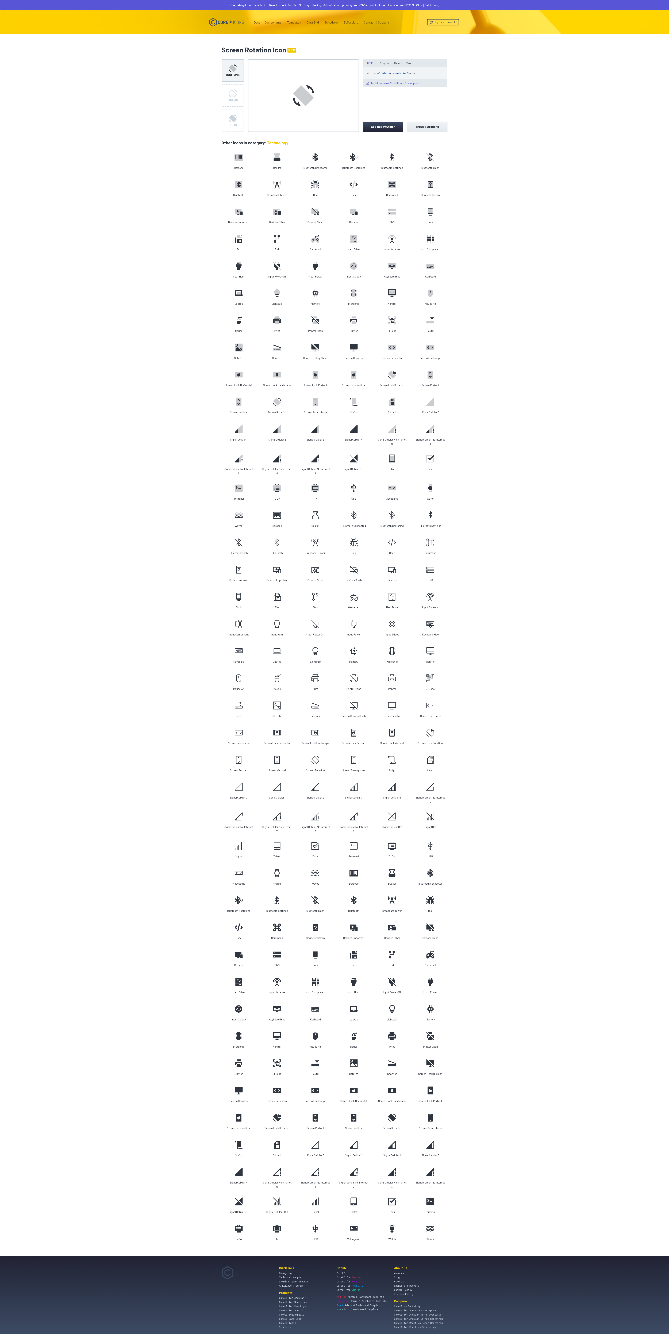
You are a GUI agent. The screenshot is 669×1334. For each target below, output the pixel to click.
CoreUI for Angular (291, 1298)
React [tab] (398, 63)
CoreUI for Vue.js (291, 1310)
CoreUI (341, 1273)
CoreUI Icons (287, 1323)
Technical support (291, 1277)
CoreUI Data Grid (290, 1319)
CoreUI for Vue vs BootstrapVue (415, 1310)
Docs (257, 22)
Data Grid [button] (312, 22)
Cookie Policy (403, 1290)
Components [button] (272, 22)
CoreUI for (349, 1277)
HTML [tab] (371, 63)
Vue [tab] (408, 63)
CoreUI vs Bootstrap (407, 1306)
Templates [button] (294, 22)
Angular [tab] (384, 63)
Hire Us (399, 1281)
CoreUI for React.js (292, 1306)
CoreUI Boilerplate (291, 1314)
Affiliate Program (291, 1286)
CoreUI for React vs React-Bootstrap (418, 1323)
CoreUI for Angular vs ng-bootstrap (417, 1314)
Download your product (293, 1281)
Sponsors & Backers (406, 1286)
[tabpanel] (405, 77)
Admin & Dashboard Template (360, 1297)
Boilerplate (351, 22)
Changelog (285, 1273)
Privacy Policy (404, 1294)
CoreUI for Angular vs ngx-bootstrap (418, 1319)
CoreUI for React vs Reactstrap (415, 1327)
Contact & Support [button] (376, 22)
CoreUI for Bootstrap (293, 1302)
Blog (397, 1277)
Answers (399, 1273)
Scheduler (331, 22)
